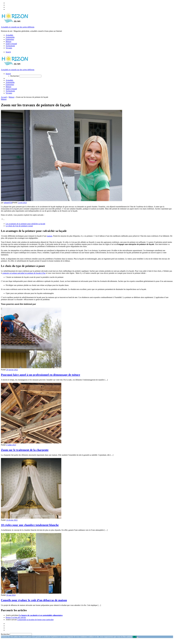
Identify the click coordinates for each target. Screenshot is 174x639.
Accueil (4, 97)
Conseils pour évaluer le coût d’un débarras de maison (34, 600)
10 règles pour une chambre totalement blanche (30, 525)
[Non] (137, 637)
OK (134, 637)
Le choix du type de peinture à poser (19, 226)
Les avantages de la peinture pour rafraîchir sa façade (25, 224)
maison (49, 236)
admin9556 (8, 203)
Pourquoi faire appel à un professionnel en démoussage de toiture (40, 374)
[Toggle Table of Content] (2, 220)
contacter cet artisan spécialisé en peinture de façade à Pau (23, 273)
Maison (11, 97)
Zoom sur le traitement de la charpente (25, 449)
